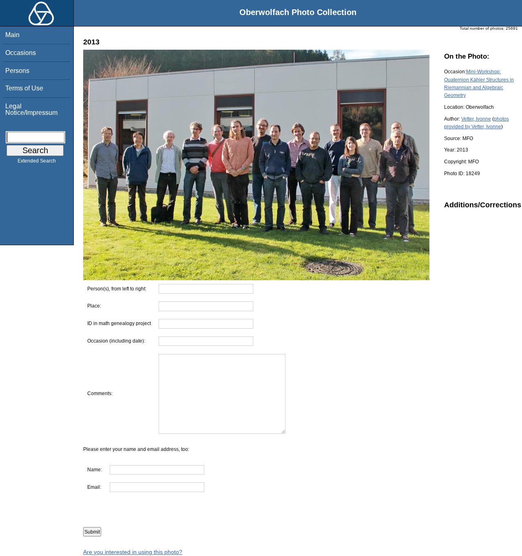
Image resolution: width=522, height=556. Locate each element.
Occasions (20, 52)
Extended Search (37, 160)
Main (12, 34)
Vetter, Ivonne (476, 119)
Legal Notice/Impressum (31, 109)
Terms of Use (24, 88)
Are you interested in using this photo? (132, 552)
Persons (17, 70)
